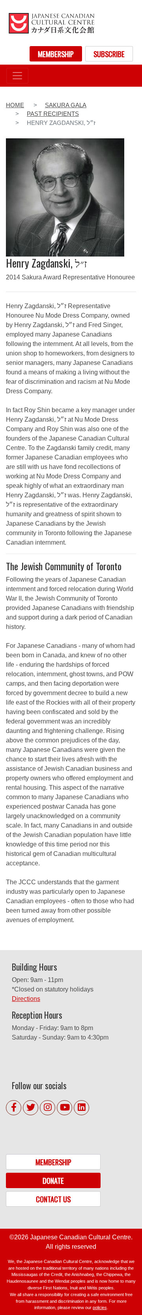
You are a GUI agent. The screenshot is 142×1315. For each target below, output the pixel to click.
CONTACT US (53, 1199)
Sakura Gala (65, 105)
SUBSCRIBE (109, 53)
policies (100, 1307)
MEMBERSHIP (56, 53)
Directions (26, 998)
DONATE (53, 1180)
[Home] (51, 23)
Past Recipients (53, 114)
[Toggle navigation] (17, 76)
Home (15, 105)
